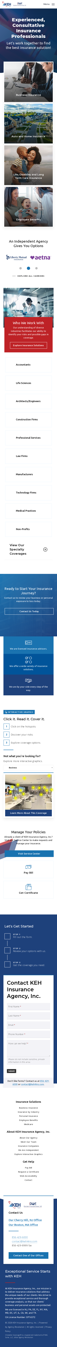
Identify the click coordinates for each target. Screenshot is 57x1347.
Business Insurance (28, 1109)
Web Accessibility (28, 1178)
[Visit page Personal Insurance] (28, 123)
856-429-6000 (20, 1239)
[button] (49, 4)
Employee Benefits (28, 1122)
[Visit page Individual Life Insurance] (28, 165)
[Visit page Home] (14, 4)
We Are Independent (28, 1152)
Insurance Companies (28, 1148)
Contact (28, 1182)
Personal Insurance (28, 1118)
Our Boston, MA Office (23, 1226)
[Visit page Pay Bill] (28, 871)
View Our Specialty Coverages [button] (18, 551)
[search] (39, 4)
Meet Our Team (28, 1143)
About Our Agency (29, 1139)
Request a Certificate (28, 1173)
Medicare (28, 1126)
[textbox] (29, 770)
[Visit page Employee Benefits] (28, 207)
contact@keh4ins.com (32, 1086)
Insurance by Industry (28, 1114)
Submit (11, 1073)
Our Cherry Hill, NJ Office (25, 1221)
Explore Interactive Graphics (28, 1156)
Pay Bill (28, 1169)
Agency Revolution (16, 1329)
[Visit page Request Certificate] (28, 891)
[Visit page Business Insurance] (28, 82)
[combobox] (28, 769)
